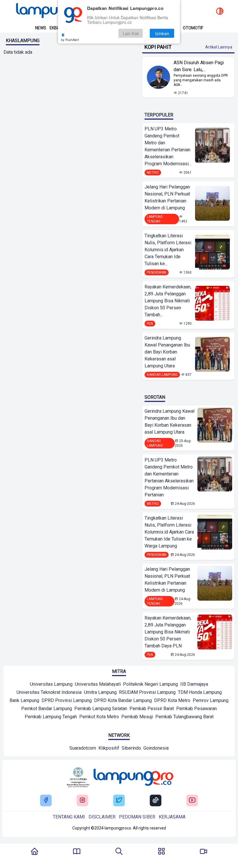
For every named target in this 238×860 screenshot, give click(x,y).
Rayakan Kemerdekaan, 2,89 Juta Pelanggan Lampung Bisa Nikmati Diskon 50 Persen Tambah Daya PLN (168, 632)
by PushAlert (70, 39)
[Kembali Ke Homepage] (34, 852)
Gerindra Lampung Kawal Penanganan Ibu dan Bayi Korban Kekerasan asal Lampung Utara (167, 352)
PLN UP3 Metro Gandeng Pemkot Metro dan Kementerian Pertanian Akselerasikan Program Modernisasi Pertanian (169, 477)
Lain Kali (131, 33)
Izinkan (162, 33)
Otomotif (193, 28)
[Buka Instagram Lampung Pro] (82, 800)
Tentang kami (69, 817)
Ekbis (55, 28)
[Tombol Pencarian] (119, 852)
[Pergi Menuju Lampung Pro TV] (203, 852)
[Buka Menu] (161, 852)
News (40, 28)
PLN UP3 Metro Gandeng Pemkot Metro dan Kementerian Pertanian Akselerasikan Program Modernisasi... (168, 146)
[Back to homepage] (55, 11)
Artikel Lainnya (218, 47)
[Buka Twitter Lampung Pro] (119, 800)
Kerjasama (172, 817)
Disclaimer (102, 817)
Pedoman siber (137, 817)
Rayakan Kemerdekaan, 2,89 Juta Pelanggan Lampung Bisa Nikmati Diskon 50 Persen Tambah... (168, 300)
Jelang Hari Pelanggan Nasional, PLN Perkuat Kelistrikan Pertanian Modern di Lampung (167, 197)
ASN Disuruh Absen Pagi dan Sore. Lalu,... (199, 66)
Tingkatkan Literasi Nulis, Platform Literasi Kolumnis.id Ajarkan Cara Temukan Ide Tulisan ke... (168, 249)
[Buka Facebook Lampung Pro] (45, 800)
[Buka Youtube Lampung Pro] (192, 800)
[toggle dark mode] (219, 11)
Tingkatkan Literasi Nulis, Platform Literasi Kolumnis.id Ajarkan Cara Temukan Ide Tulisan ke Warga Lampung (169, 532)
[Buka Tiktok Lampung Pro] (155, 800)
